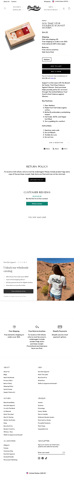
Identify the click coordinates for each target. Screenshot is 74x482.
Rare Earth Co (42, 377)
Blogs (5, 374)
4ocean (40, 402)
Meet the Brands (9, 377)
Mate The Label (43, 374)
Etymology (41, 408)
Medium (47, 59)
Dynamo (40, 405)
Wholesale (47, 1)
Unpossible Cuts (43, 429)
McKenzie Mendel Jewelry (46, 417)
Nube (5, 423)
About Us (6, 1)
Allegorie (6, 445)
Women (17, 7)
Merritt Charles (8, 417)
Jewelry (17, 10)
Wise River (41, 380)
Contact (13, 1)
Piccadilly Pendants (44, 423)
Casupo (6, 448)
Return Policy (8, 383)
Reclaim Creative (9, 429)
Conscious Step (8, 451)
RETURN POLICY (37, 180)
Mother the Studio (9, 420)
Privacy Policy (8, 380)
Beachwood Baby (9, 402)
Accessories (51, 10)
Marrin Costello (43, 414)
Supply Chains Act (9, 392)
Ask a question (56, 142)
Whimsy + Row (8, 432)
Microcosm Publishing (10, 460)
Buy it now (56, 71)
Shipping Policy (8, 386)
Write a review (37, 204)
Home (44, 20)
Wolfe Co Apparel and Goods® (47, 383)
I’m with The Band (9, 408)
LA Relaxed (7, 411)
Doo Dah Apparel (43, 371)
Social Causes (8, 389)
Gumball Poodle (9, 457)
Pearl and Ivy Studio (44, 420)
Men (51, 7)
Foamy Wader (42, 411)
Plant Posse (41, 426)
